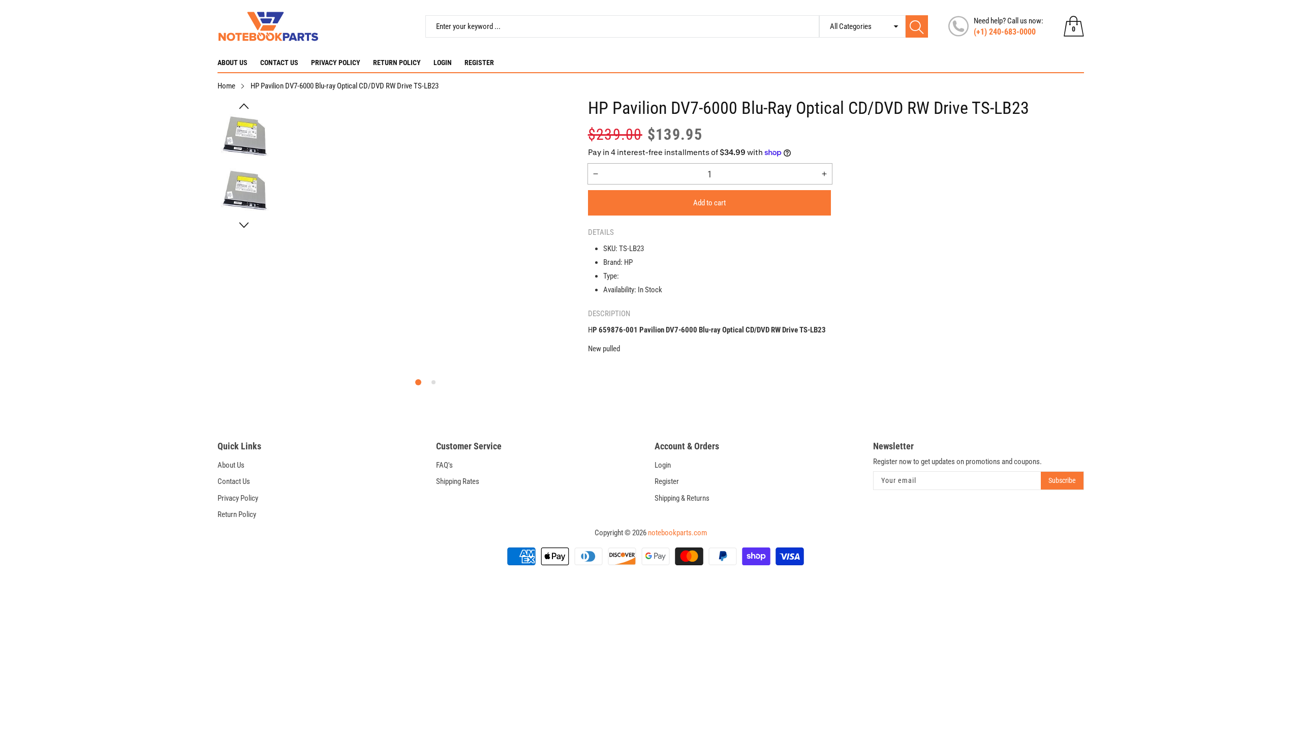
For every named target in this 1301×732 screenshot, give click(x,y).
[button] (244, 106)
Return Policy (397, 62)
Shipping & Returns (682, 498)
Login (442, 62)
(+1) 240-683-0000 (1005, 32)
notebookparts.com (677, 532)
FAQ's (444, 465)
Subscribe (1062, 480)
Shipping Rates (457, 481)
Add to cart (709, 202)
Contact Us (279, 62)
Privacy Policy (335, 62)
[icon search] (917, 26)
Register (479, 62)
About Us (232, 62)
